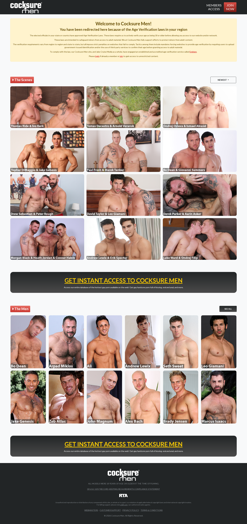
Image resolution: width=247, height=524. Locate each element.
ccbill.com (124, 505)
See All (228, 309)
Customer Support (110, 510)
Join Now (230, 7)
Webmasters (91, 510)
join (121, 56)
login (97, 56)
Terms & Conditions (152, 510)
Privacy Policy (130, 510)
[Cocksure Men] (26, 7)
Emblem (193, 52)
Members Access (214, 7)
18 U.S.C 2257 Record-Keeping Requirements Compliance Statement (123, 489)
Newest (222, 80)
